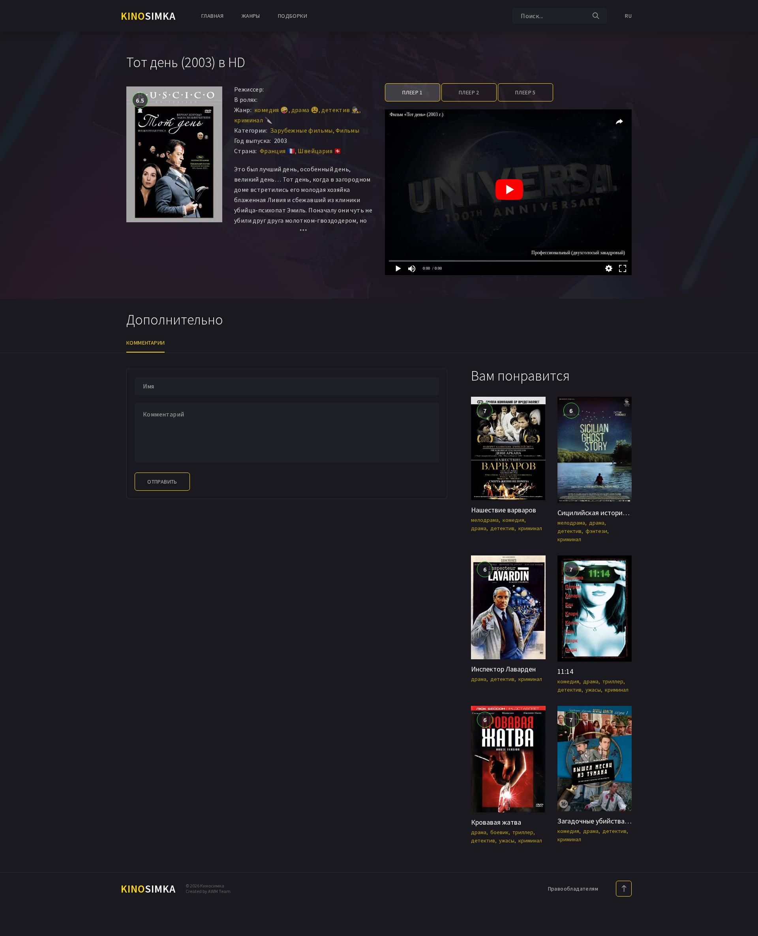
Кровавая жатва (496, 822)
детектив (502, 528)
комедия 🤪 (271, 110)
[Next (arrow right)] (744, 468)
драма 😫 (305, 110)
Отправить (162, 481)
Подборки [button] (292, 15)
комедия (513, 519)
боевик (499, 832)
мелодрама (485, 519)
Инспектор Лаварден (503, 668)
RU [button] (628, 15)
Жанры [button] (251, 15)
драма (478, 528)
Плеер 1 (412, 92)
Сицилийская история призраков (608, 512)
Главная (212, 15)
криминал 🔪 (253, 120)
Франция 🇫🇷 (277, 151)
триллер (612, 681)
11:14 (565, 671)
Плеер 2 (469, 92)
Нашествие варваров (503, 509)
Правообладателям (573, 888)
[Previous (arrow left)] (14, 468)
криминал (530, 528)
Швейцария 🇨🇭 (319, 151)
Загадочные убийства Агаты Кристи (612, 820)
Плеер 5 (525, 92)
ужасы (593, 689)
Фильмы (347, 130)
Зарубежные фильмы (301, 130)
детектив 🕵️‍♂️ (340, 110)
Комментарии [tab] (145, 342)
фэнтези (596, 531)
